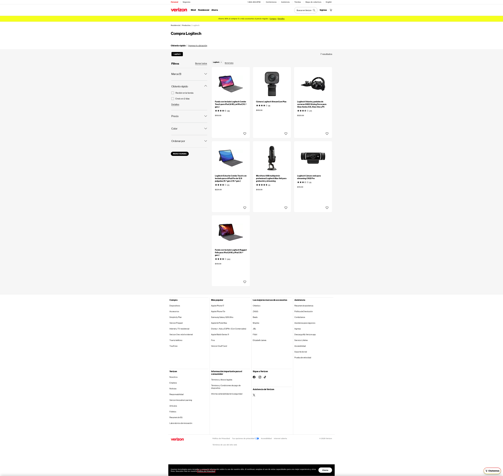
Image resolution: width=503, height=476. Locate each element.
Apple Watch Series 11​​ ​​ (220, 334)
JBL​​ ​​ (254, 329)
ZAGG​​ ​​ (255, 311)
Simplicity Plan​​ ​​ (176, 317)
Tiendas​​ (297, 2)
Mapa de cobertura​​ (313, 2)
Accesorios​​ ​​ (174, 311)
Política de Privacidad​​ (221, 438)
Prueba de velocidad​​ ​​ (302, 357)
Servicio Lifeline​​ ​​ (301, 340)
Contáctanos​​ (271, 2)
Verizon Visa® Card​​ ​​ (219, 346)
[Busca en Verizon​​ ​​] (305, 10)
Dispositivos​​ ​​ (175, 306)
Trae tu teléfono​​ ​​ (176, 340)
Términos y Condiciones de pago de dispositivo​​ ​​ (226, 386)
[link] (201, 63)
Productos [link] (186, 25)
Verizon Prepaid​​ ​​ (176, 323)
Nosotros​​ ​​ (174, 377)
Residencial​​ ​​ (203, 10)
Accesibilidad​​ (266, 438)
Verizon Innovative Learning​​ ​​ (181, 400)
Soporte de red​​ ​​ (300, 352)
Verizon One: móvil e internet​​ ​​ (181, 334)
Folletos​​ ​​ (173, 412)
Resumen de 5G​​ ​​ (176, 417)
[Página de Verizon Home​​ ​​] (179, 10)
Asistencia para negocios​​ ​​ (305, 323)
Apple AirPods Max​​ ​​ (219, 323)
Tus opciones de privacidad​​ (243, 438)
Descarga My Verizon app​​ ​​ (305, 334)
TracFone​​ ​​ (174, 346)
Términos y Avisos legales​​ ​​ (222, 380)
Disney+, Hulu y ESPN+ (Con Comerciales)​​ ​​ (228, 329)
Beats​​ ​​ (255, 317)
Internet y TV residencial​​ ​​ (180, 329)
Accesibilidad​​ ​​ (300, 346)
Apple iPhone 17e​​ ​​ (218, 311)
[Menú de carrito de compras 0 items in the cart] (331, 10)
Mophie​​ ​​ (256, 323)
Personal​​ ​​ (174, 2)
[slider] (492, 471)
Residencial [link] (175, 25)
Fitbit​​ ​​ (255, 334)
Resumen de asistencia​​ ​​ (303, 306)
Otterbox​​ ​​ (257, 306)
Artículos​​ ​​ (173, 406)
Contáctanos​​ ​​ (299, 317)
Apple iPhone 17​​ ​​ (217, 306)
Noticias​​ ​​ (173, 388)
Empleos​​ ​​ (173, 383)
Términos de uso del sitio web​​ (224, 445)
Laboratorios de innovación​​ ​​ (181, 423)
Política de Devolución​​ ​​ (303, 311)
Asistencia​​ (285, 2)
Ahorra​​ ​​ (214, 10)
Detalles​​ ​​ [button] (281, 19)
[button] (189, 45)
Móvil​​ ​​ (193, 10)
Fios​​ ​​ (213, 340)
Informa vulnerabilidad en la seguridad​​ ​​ (227, 394)
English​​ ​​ (329, 2)
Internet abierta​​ (280, 438)
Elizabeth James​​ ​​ (260, 340)
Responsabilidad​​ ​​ (177, 394)
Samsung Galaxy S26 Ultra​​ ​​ (222, 317)
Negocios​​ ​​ (186, 2)
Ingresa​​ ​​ (297, 329)
